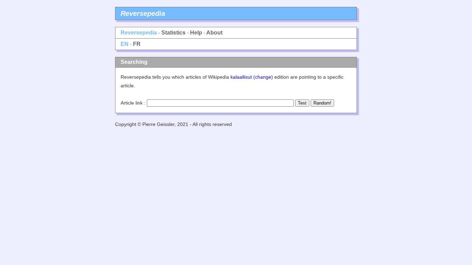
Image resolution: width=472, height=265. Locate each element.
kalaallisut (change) (251, 77)
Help (196, 33)
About (214, 33)
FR (137, 44)
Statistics (173, 33)
